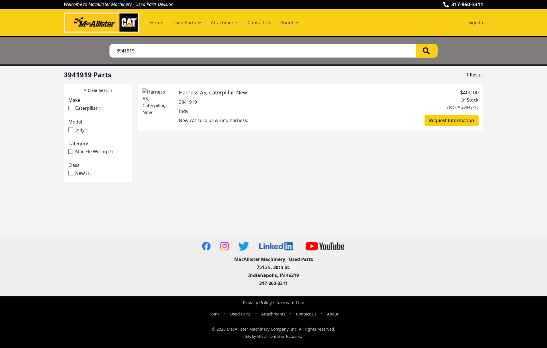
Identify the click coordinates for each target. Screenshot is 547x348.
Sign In (475, 22)
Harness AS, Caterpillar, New (213, 92)
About (332, 314)
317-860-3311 (467, 4)
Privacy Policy (257, 303)
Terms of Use (290, 303)
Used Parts (240, 314)
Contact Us (259, 22)
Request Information (451, 120)
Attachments (224, 22)
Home (156, 22)
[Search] (427, 51)
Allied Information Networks (279, 336)
